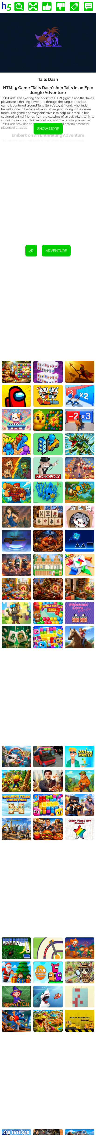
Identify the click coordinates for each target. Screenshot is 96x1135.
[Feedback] (88, 6)
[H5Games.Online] (6, 6)
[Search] (19, 6)
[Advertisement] (48, 190)
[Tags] (74, 6)
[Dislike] (60, 6)
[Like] (46, 6)
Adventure (56, 251)
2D (31, 251)
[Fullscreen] (33, 6)
